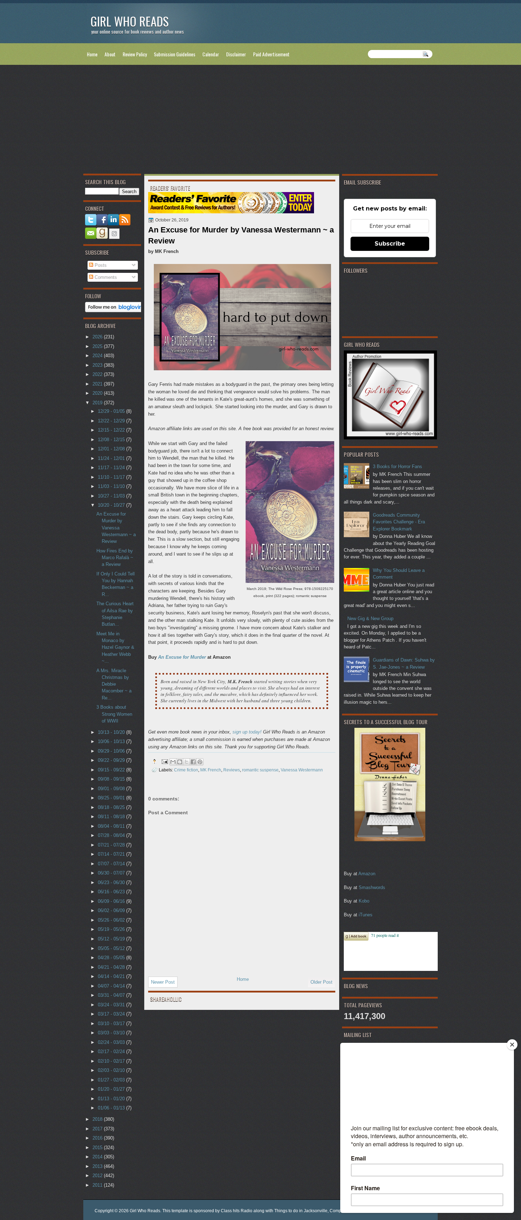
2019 (98, 402)
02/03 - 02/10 (112, 1070)
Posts (100, 265)
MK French (210, 770)
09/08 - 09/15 (112, 779)
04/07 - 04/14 (112, 986)
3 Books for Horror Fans (397, 466)
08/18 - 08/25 (112, 807)
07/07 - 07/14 (112, 863)
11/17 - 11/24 (112, 467)
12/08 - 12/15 (112, 439)
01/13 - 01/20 (112, 1098)
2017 (98, 1128)
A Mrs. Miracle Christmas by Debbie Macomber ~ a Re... (113, 684)
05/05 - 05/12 (112, 948)
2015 (98, 1147)
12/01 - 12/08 (112, 448)
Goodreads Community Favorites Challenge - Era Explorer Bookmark (399, 522)
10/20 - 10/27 (112, 505)
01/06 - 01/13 (112, 1108)
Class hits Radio (236, 1210)
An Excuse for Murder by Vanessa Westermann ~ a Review (116, 527)
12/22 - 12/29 (112, 420)
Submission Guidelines (174, 54)
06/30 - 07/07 (112, 873)
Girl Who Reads (129, 21)
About (110, 54)
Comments (105, 277)
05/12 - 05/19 (112, 938)
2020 (98, 393)
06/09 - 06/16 (112, 901)
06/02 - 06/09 (112, 910)
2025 (98, 346)
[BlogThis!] (179, 761)
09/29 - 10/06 (112, 751)
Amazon (366, 873)
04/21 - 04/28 (112, 967)
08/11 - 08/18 (112, 816)
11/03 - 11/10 (112, 486)
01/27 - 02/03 (112, 1080)
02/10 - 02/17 (112, 1061)
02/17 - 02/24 (112, 1051)
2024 (98, 355)
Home (92, 54)
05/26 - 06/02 (112, 920)
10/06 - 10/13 (112, 741)
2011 (98, 1185)
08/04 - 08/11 (112, 826)
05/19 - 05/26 (112, 929)
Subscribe (390, 243)
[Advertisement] (260, 120)
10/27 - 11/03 (112, 496)
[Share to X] (186, 761)
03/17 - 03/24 (112, 1014)
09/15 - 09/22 (112, 769)
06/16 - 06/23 (112, 891)
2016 (98, 1138)
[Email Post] (164, 761)
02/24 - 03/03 (112, 1042)
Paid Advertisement (271, 54)
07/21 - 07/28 (112, 845)
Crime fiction (186, 770)
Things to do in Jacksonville (300, 1210)
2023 (98, 365)
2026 (98, 336)
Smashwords (372, 887)
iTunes (365, 914)
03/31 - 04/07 (112, 995)
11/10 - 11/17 (112, 477)
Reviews (231, 770)
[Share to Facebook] (193, 761)
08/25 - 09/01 (112, 797)
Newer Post (163, 982)
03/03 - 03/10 (112, 1032)
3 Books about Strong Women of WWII (114, 714)
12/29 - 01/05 (112, 411)
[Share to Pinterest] (199, 761)
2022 (98, 374)
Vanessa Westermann (302, 770)
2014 (98, 1156)
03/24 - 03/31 (112, 1004)
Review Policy (135, 54)
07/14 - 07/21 (112, 854)
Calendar (210, 54)
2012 (98, 1175)
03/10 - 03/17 (112, 1023)
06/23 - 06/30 (112, 882)
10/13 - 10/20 (112, 732)
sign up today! (247, 732)
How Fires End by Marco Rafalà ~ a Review (114, 557)
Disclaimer (236, 54)
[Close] (512, 1044)
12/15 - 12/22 (112, 430)
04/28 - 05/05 (112, 957)
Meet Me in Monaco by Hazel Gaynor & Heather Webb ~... (115, 647)
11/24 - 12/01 (112, 458)
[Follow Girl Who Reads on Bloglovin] (115, 310)
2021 (98, 384)
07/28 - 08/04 (112, 835)
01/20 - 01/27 (112, 1089)
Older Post (321, 982)
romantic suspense (260, 770)
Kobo (364, 901)
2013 (98, 1166)
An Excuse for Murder (182, 657)
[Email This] (173, 761)
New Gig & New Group (370, 618)
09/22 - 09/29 (112, 760)
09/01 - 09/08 (112, 788)
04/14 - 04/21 (112, 976)
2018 (98, 1119)
